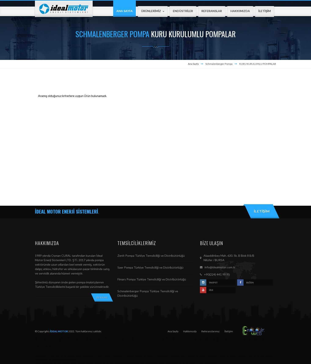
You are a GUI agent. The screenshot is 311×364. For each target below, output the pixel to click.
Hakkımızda (190, 331)
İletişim (228, 331)
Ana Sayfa (193, 63)
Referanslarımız (210, 331)
